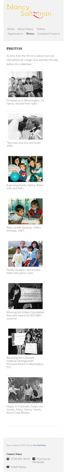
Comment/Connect (48, 34)
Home (11, 29)
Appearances (15, 34)
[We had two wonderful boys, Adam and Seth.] (25, 168)
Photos (30, 34)
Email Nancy (18, 467)
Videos (41, 29)
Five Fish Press (39, 445)
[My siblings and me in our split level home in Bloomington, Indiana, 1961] (25, 84)
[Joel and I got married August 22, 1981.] (25, 126)
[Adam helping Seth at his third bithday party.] (25, 211)
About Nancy (26, 29)
